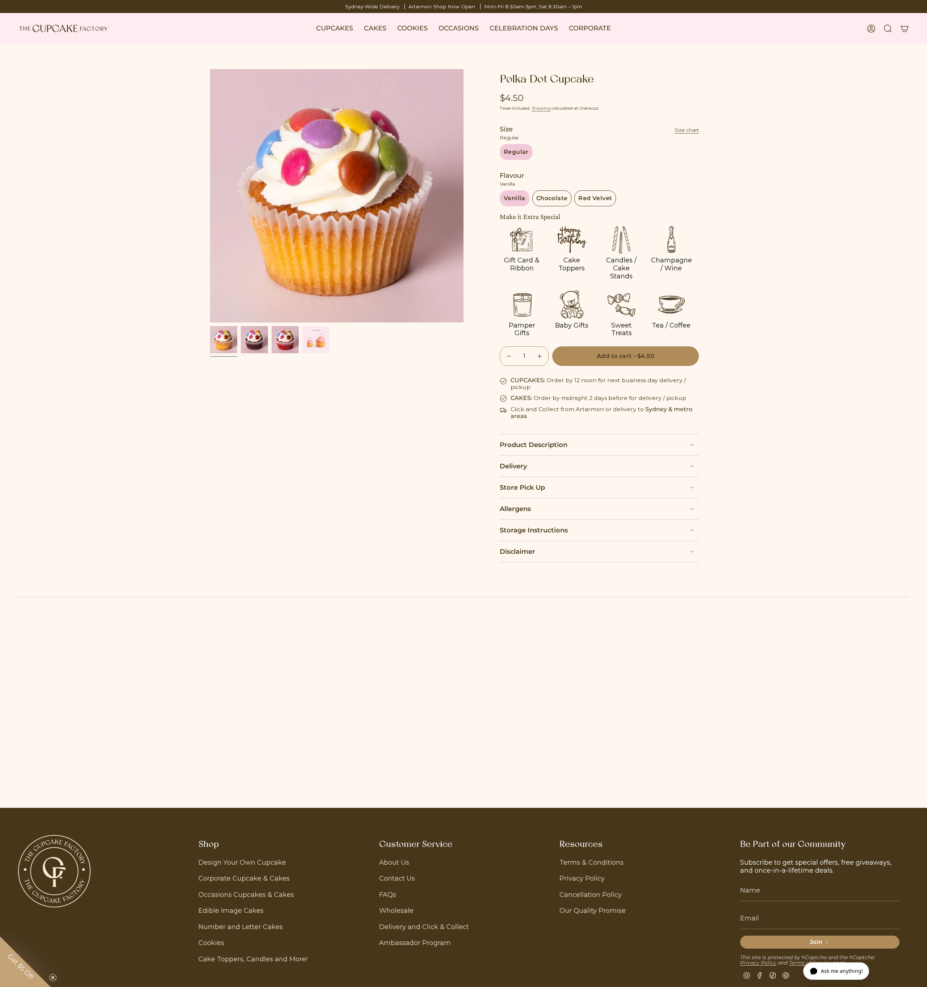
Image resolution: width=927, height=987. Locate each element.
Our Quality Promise (592, 911)
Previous (210, 196)
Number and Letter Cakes (240, 927)
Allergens (515, 509)
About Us (394, 862)
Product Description (533, 445)
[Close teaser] (52, 977)
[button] (334, 28)
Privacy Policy (582, 878)
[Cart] (904, 28)
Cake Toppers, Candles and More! (252, 959)
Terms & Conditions (591, 862)
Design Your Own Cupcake (242, 862)
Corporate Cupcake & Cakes (244, 878)
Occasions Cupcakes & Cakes (246, 895)
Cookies (211, 943)
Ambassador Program (415, 943)
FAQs (387, 895)
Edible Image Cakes (231, 911)
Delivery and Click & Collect (424, 927)
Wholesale (396, 911)
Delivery (513, 466)
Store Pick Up (522, 488)
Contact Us (397, 878)
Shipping (541, 108)
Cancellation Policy (590, 895)
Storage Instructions (534, 530)
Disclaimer (517, 552)
